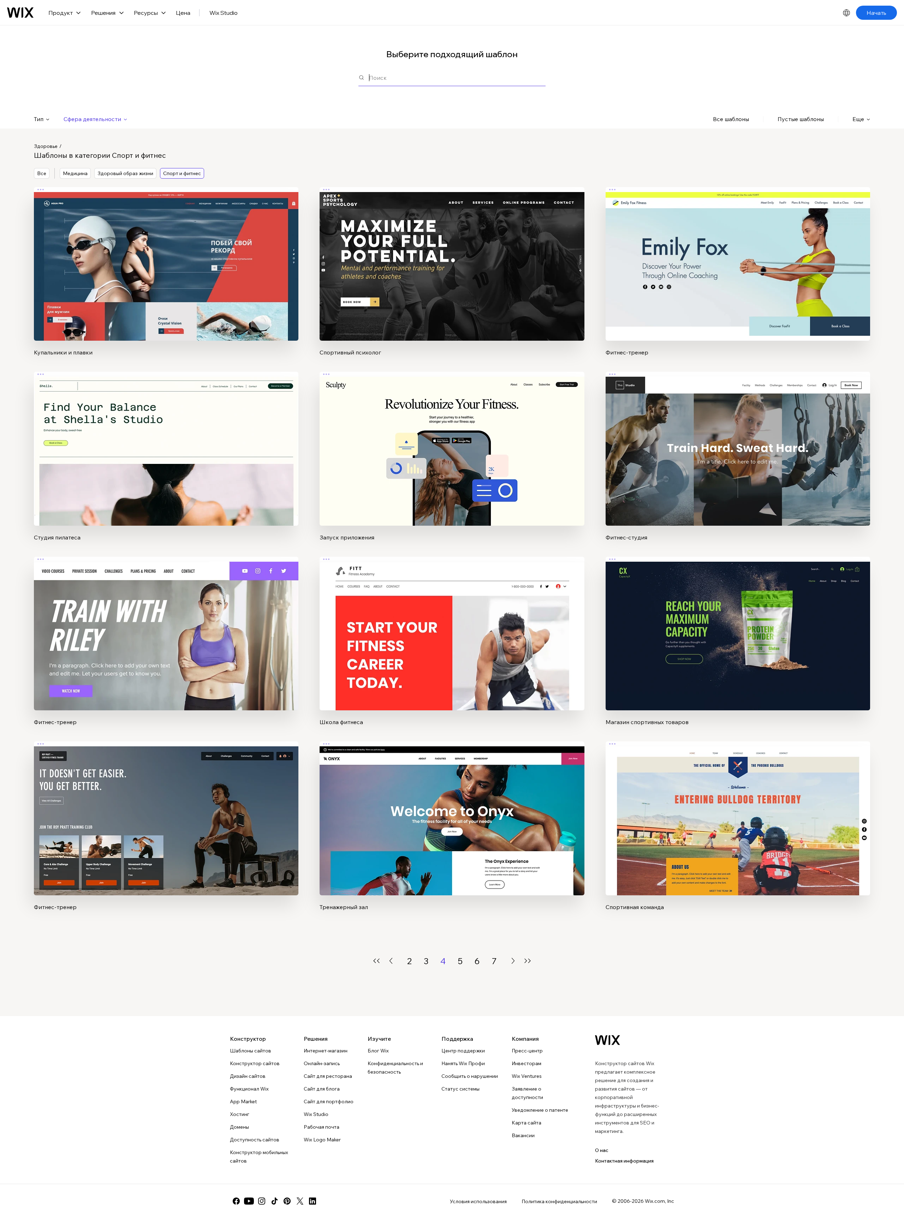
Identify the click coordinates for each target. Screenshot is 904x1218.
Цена (183, 12)
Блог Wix (378, 1050)
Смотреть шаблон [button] (166, 278)
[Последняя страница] (527, 961)
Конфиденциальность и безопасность (395, 1067)
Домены (239, 1127)
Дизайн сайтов (248, 1076)
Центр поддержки (463, 1050)
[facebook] (236, 1201)
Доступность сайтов (254, 1139)
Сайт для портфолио (328, 1101)
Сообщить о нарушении (469, 1076)
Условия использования (478, 1201)
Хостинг (239, 1114)
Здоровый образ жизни (125, 173)
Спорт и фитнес (182, 173)
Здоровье (46, 146)
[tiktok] (274, 1201)
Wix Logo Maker (322, 1139)
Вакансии (523, 1135)
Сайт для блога (322, 1089)
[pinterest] (287, 1201)
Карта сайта (526, 1123)
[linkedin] (312, 1201)
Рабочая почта (321, 1127)
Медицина (75, 173)
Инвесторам (526, 1063)
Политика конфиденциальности (559, 1201)
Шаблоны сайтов (250, 1050)
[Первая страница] (376, 961)
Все (41, 173)
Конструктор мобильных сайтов (259, 1156)
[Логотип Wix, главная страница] (20, 12)
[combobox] (457, 77)
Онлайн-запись (322, 1063)
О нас (601, 1150)
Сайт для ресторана (328, 1076)
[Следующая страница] (513, 961)
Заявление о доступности (527, 1093)
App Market (243, 1101)
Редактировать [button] (166, 258)
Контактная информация (624, 1161)
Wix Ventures (527, 1076)
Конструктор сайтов (255, 1063)
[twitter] (299, 1201)
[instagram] (261, 1201)
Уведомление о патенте (540, 1110)
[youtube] (249, 1201)
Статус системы (460, 1089)
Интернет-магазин (325, 1050)
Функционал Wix (249, 1089)
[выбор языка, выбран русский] (846, 13)
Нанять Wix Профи (463, 1063)
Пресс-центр (527, 1050)
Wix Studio (223, 12)
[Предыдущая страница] (391, 961)
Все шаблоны (731, 119)
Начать (876, 12)
